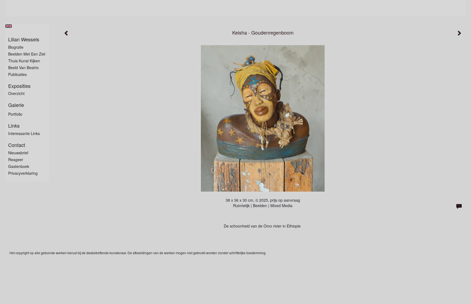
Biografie (15, 47)
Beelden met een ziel (26, 54)
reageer (15, 159)
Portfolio (15, 114)
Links (14, 125)
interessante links (24, 133)
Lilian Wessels (23, 39)
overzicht (16, 93)
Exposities (19, 85)
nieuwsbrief (18, 152)
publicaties (17, 74)
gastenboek (18, 166)
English (8, 26)
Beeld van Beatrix (23, 67)
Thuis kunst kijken (24, 60)
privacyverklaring (23, 173)
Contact (16, 145)
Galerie (16, 105)
